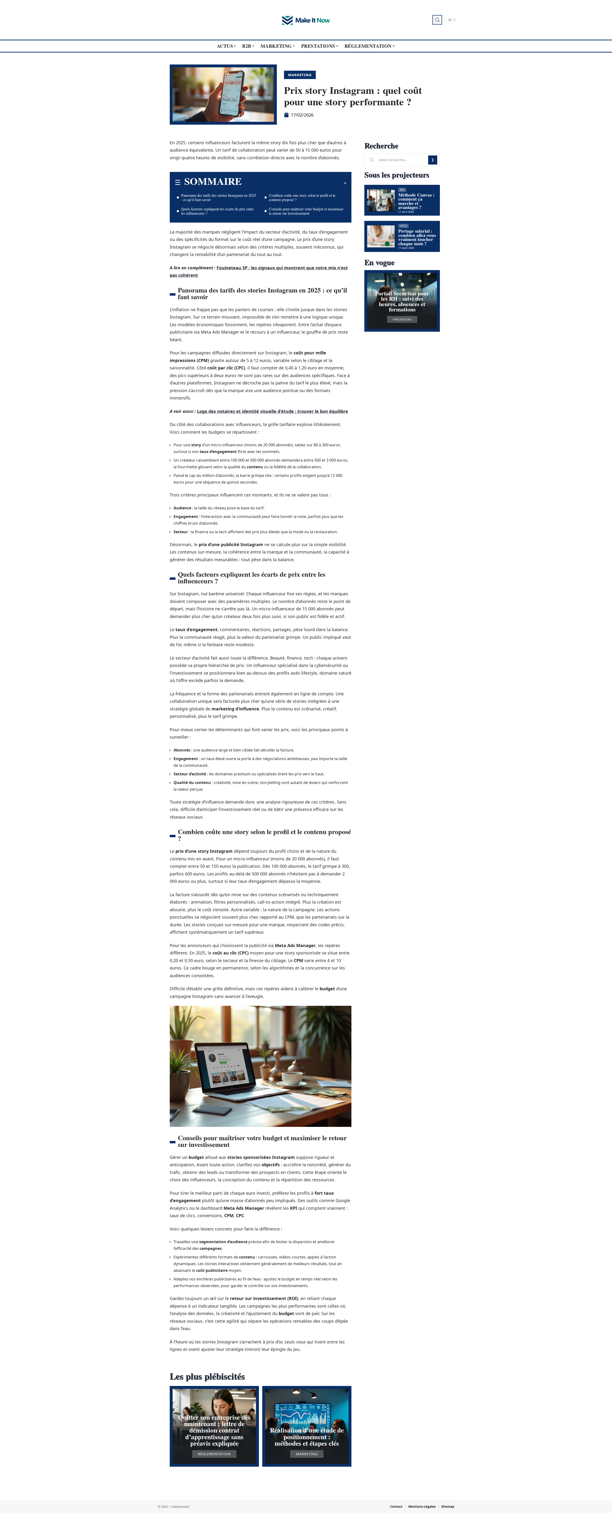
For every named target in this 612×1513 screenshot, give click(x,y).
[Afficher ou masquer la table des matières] (294, 183)
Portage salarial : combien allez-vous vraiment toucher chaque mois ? (417, 237)
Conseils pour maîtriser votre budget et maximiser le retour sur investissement (306, 211)
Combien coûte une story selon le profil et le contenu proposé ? (302, 197)
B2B (402, 189)
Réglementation (214, 1454)
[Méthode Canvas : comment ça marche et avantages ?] (381, 200)
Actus (403, 225)
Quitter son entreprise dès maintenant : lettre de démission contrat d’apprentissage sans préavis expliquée (214, 1430)
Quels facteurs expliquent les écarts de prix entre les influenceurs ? (217, 211)
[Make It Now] (306, 19)
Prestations (402, 319)
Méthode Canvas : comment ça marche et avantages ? (416, 201)
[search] (437, 20)
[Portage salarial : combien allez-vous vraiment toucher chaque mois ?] (381, 236)
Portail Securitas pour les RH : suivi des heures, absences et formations (402, 301)
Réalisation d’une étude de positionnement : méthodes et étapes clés (307, 1436)
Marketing (300, 74)
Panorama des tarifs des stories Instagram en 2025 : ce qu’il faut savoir (218, 197)
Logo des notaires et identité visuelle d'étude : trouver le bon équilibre (272, 411)
